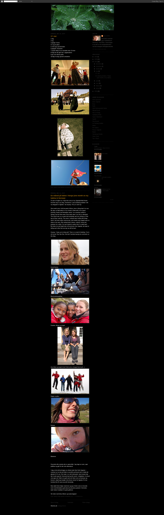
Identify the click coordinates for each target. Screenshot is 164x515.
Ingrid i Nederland (97, 117)
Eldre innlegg (86, 502)
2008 (95, 59)
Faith (93, 106)
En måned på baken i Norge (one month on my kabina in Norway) (69, 197)
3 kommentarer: (80, 187)
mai (97, 71)
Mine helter (105, 153)
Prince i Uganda (96, 130)
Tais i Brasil (95, 138)
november (99, 66)
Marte (94, 125)
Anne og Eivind (96, 99)
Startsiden (70, 502)
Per (95, 152)
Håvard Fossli (96, 110)
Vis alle (111, 199)
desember (99, 64)
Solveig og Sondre (97, 134)
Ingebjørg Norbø (96, 114)
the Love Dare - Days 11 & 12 (102, 148)
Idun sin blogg (96, 112)
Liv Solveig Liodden (97, 123)
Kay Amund (95, 121)
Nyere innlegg (54, 502)
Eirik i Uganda (96, 102)
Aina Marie (106, 35)
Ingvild (94, 119)
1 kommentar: (79, 496)
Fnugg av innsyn (83, 7)
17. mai (53, 36)
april (97, 81)
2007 (95, 61)
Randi (94, 132)
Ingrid (96, 187)
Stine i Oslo (95, 136)
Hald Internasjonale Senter (99, 108)
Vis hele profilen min (99, 49)
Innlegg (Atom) (62, 506)
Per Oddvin (95, 127)
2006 (95, 91)
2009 (95, 56)
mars (97, 83)
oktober (98, 69)
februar (98, 85)
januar (98, 88)
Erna (93, 104)
